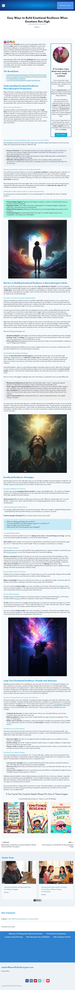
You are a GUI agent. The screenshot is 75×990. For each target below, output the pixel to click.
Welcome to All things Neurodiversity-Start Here (26, 934)
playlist (39, 582)
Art (27, 586)
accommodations (65, 325)
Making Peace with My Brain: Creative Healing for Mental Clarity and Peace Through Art (18, 844)
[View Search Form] (3, 5)
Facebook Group (65, 5)
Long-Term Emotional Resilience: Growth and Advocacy (23, 80)
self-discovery (58, 703)
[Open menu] (37, 5)
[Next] (71, 880)
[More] (13, 42)
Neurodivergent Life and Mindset (37, 24)
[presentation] (19, 872)
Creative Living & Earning (14, 937)
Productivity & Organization (56, 934)
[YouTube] (48, 980)
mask (48, 383)
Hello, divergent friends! (61, 937)
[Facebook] (8, 42)
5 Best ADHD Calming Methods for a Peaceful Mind (23, 919)
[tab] (34, 900)
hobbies (61, 586)
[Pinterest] (5, 42)
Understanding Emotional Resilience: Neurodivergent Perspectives (27, 75)
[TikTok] (39, 980)
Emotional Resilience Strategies (16, 78)
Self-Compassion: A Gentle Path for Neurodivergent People (58, 844)
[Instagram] (11, 42)
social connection (12, 552)
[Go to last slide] (4, 880)
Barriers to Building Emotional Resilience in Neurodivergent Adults (27, 76)
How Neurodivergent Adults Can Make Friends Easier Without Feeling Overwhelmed (54, 889)
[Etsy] (43, 980)
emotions (17, 598)
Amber (37, 27)
